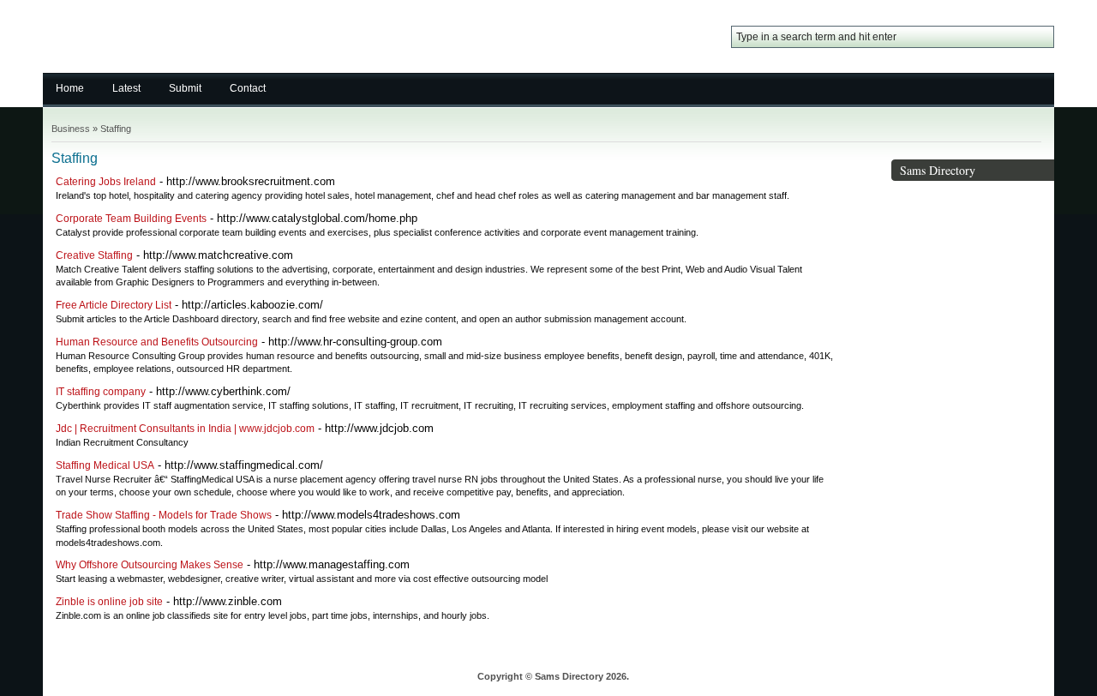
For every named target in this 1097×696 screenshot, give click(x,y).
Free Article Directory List (113, 305)
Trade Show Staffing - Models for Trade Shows (164, 515)
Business (70, 128)
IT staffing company (101, 392)
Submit (185, 88)
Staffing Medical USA (105, 465)
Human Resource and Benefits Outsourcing (157, 342)
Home (70, 88)
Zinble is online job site (109, 602)
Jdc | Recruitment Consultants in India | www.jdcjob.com (185, 429)
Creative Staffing (94, 255)
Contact (248, 88)
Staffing (115, 128)
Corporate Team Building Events (131, 219)
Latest (126, 88)
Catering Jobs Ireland (106, 182)
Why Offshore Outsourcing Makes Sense (149, 565)
